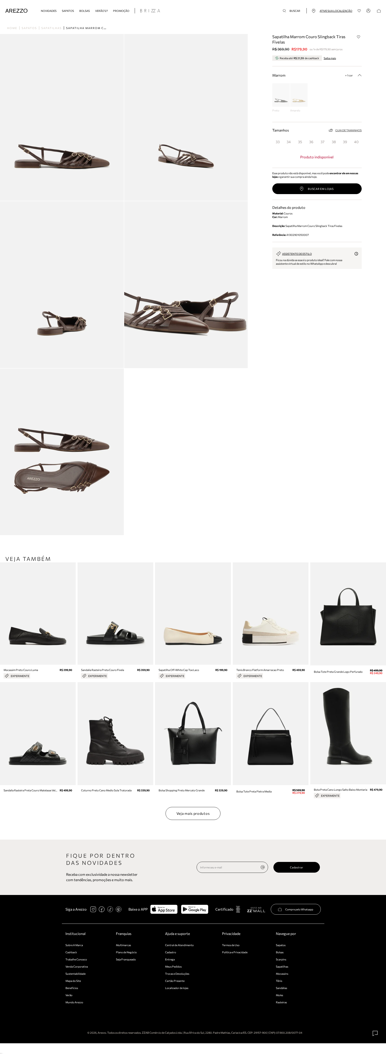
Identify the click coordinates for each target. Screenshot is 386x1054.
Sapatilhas (51, 27)
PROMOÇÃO (121, 10)
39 (345, 142)
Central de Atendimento (179, 945)
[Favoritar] (359, 37)
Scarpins (281, 959)
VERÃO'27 (101, 10)
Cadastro (170, 952)
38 (334, 142)
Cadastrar (296, 867)
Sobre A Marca (74, 945)
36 (311, 142)
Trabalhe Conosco (76, 959)
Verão (68, 995)
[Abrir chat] (375, 1033)
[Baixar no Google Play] (194, 909)
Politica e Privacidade (235, 952)
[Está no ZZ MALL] (256, 909)
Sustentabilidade (75, 973)
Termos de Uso (230, 945)
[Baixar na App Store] (163, 909)
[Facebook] (102, 909)
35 (300, 142)
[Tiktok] (110, 909)
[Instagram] (93, 909)
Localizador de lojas (176, 987)
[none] (262, 867)
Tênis (279, 980)
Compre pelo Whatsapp (299, 909)
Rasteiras (281, 1002)
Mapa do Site (73, 980)
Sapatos (68, 10)
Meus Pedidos (173, 966)
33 (278, 142)
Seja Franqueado (126, 959)
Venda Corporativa (76, 966)
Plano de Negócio (126, 952)
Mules (279, 995)
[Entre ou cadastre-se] (369, 11)
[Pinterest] (119, 909)
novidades (49, 10)
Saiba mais (330, 58)
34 (289, 142)
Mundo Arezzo (74, 1002)
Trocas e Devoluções (177, 973)
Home (12, 27)
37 (322, 142)
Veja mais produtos (193, 813)
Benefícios (71, 987)
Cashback (71, 952)
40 (356, 142)
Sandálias (281, 987)
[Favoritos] (359, 11)
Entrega (170, 959)
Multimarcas (123, 945)
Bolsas (84, 10)
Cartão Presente (175, 980)
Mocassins (282, 973)
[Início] (16, 11)
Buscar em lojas (321, 188)
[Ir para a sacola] (378, 11)
